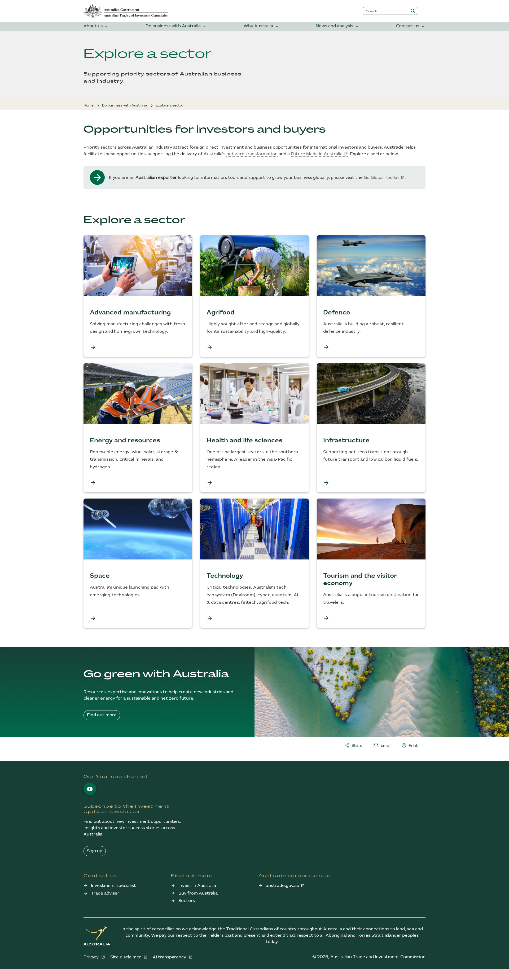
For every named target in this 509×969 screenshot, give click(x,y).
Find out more (102, 715)
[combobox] (385, 11)
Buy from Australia (198, 893)
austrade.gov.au (282, 885)
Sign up (94, 851)
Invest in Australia (197, 885)
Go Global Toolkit (381, 177)
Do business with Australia (176, 26)
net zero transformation (252, 154)
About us (96, 26)
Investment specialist (113, 885)
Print (409, 745)
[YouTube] (90, 789)
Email (381, 745)
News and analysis (337, 26)
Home (89, 105)
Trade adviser (105, 893)
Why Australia (261, 26)
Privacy (92, 957)
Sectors (186, 901)
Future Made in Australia (317, 154)
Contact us (410, 26)
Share (353, 745)
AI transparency (170, 957)
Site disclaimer (126, 957)
